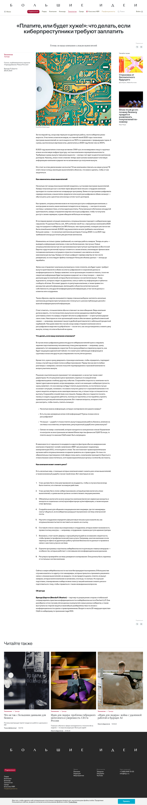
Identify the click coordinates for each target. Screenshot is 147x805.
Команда (62, 11)
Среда (81, 11)
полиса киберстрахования (70, 363)
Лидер (44, 11)
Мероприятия (79, 776)
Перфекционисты (108, 11)
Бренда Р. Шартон (10, 69)
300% (102, 143)
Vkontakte (100, 774)
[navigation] (71, 11)
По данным (50, 224)
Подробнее (72, 802)
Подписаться (33, 11)
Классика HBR (93, 11)
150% (76, 140)
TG (137, 47)
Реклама (77, 771)
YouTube (100, 776)
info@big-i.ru (124, 774)
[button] (121, 12)
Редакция (77, 774)
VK (141, 47)
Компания (53, 11)
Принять (126, 801)
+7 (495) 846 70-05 (127, 771)
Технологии (72, 11)
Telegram (100, 771)
